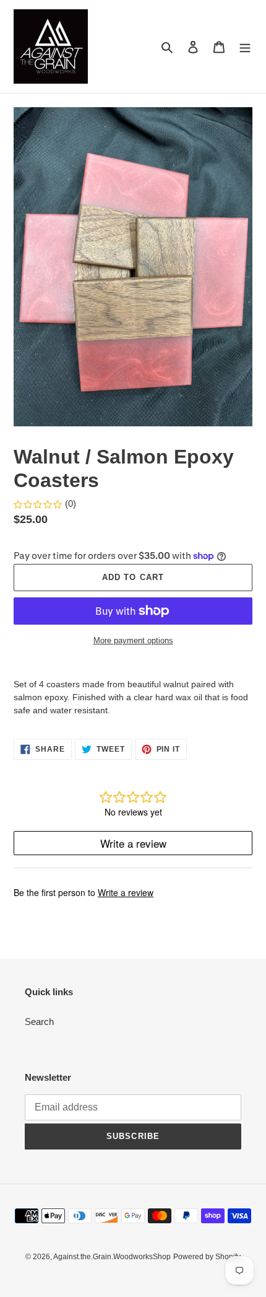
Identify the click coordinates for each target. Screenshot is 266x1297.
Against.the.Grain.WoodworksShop (112, 1256)
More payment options (133, 640)
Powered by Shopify (207, 1256)
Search (39, 1021)
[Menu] (245, 46)
